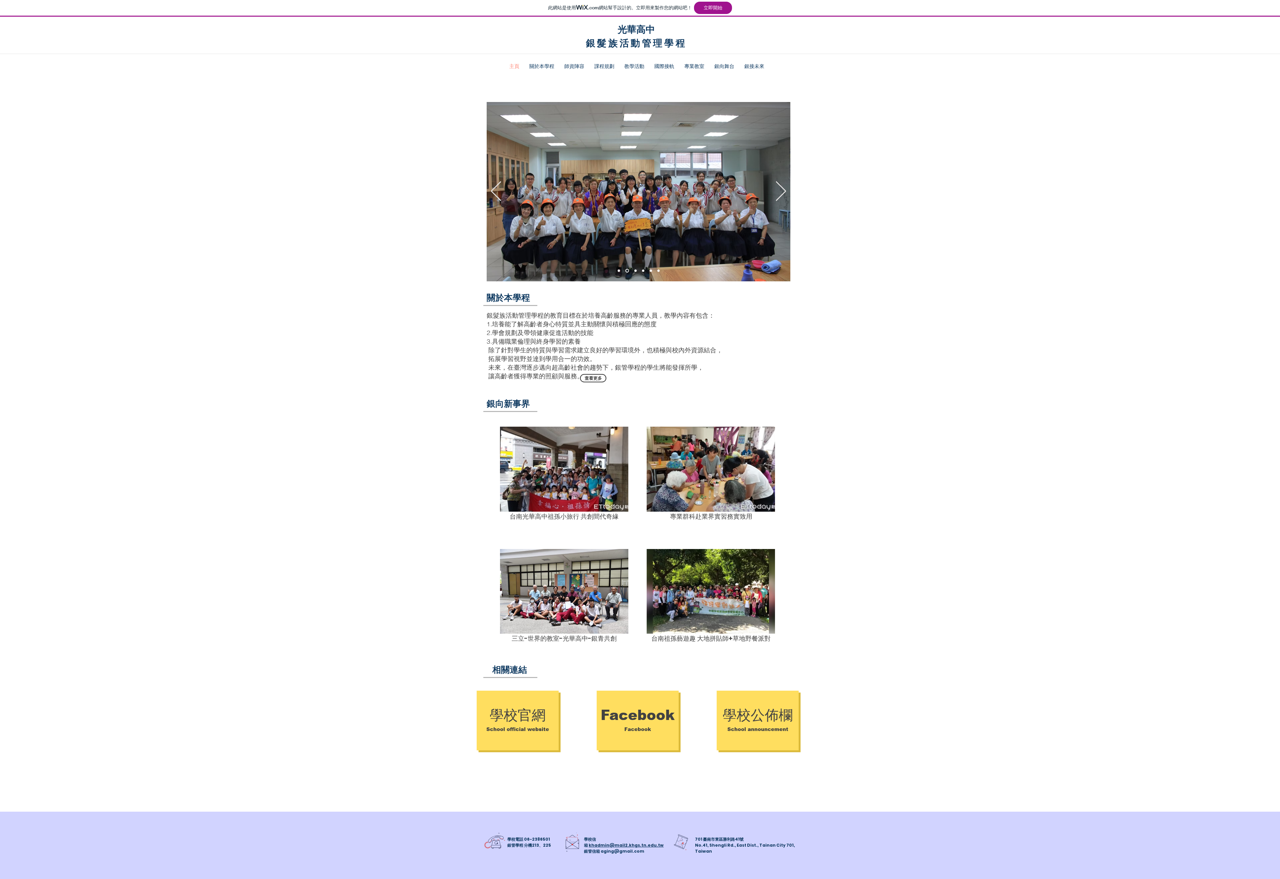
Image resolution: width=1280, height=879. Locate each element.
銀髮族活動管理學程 (636, 42)
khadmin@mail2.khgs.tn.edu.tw (626, 845)
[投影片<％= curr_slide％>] (619, 271)
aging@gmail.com (622, 851)
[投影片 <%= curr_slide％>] (658, 271)
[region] (564, 469)
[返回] (496, 191)
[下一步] (781, 191)
